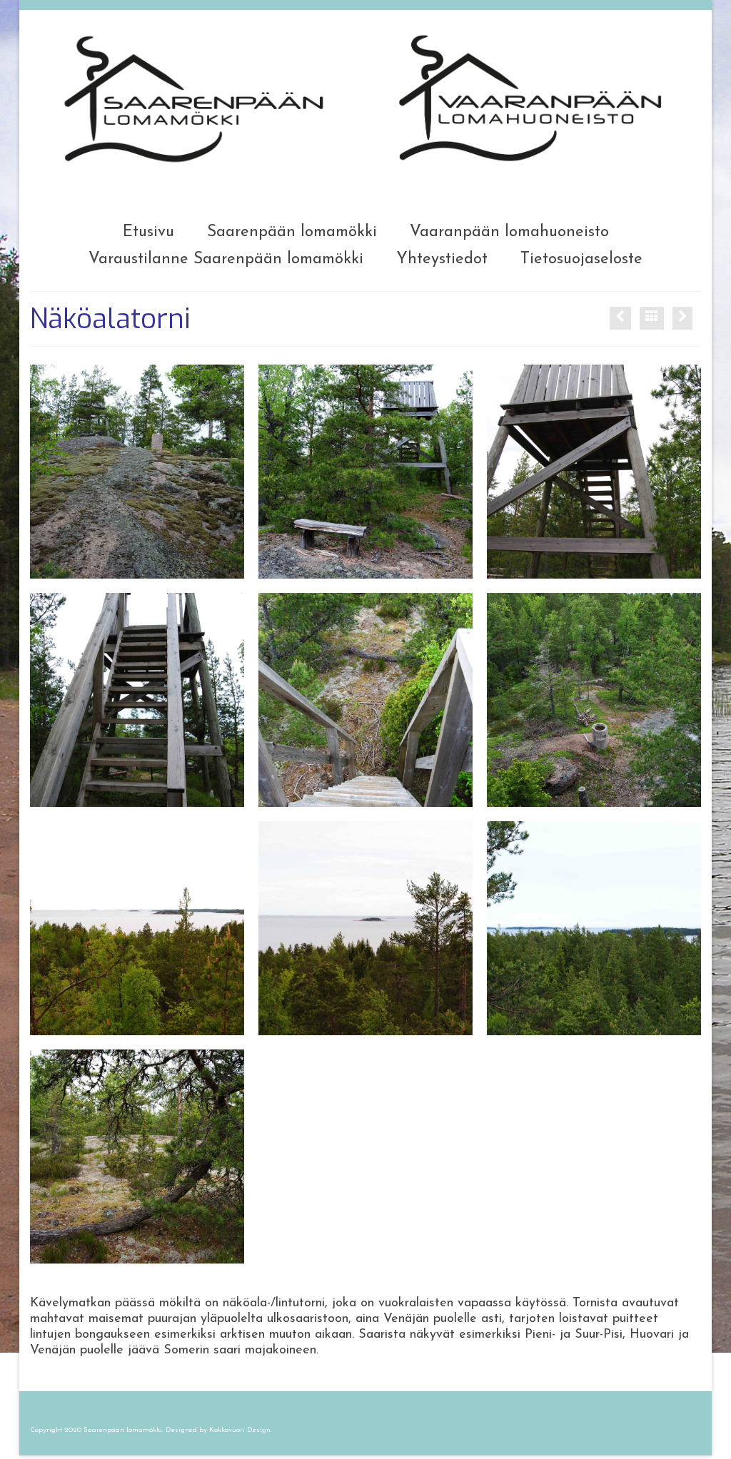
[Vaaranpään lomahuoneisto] (682, 318)
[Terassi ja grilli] (620, 318)
